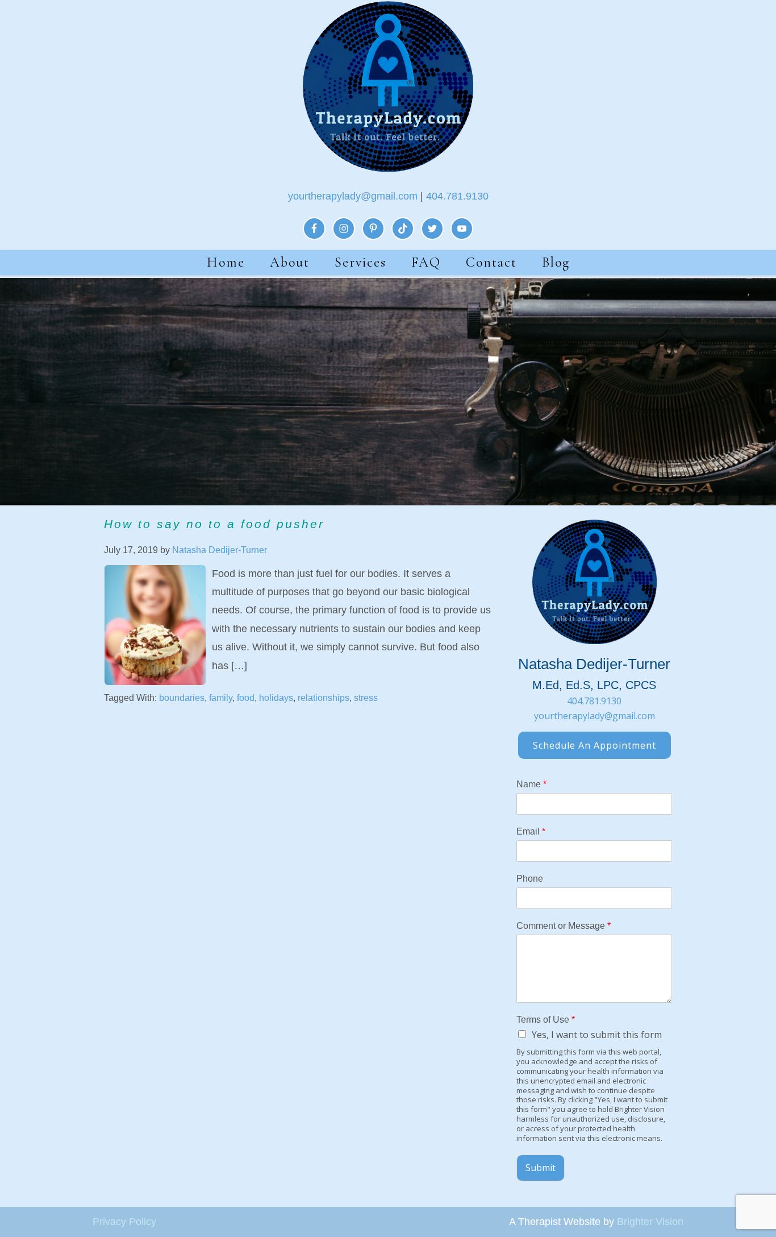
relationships (323, 698)
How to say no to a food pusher (214, 523)
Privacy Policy (124, 1221)
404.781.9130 (457, 196)
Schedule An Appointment (594, 745)
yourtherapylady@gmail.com (353, 196)
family (220, 698)
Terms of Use (545, 1019)
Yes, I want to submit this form (597, 1034)
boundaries (182, 698)
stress (366, 698)
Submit (540, 1167)
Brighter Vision (650, 1221)
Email (530, 831)
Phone (529, 878)
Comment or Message (563, 926)
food (246, 698)
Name (531, 784)
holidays (276, 698)
